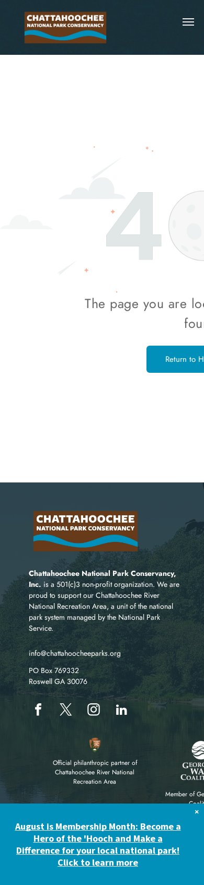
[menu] (188, 21)
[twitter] (65, 711)
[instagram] (93, 711)
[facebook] (38, 711)
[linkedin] (121, 711)
